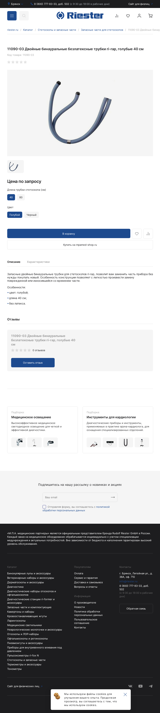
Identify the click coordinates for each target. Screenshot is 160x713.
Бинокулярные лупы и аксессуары (29, 573)
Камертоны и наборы (20, 611)
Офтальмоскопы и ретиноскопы (27, 638)
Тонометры (14, 668)
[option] (80, 113)
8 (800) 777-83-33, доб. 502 (72, 3)
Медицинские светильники (24, 625)
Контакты (80, 627)
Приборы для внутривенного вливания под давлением (34, 649)
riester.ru (12, 29)
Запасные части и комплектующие (29, 607)
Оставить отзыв (33, 362)
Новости (79, 607)
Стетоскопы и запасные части (57, 29)
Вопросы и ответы (85, 586)
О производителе (85, 602)
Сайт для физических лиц (23, 686)
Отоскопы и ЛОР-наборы (23, 634)
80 (20, 197)
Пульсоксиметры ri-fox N (23, 655)
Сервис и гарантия (86, 577)
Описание (13, 261)
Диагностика (15, 586)
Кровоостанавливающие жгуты (27, 616)
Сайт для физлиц (138, 3)
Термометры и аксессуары (24, 664)
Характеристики (38, 261)
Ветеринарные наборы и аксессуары (30, 577)
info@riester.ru (128, 581)
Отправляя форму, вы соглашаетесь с (76, 508)
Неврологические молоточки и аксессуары (34, 629)
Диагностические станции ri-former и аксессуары (31, 601)
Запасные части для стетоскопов (102, 29)
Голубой (15, 214)
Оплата (78, 573)
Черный (31, 214)
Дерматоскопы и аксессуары (25, 582)
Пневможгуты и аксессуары (25, 643)
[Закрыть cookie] (125, 694)
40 (11, 197)
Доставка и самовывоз (88, 582)
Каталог (28, 29)
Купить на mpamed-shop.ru (80, 244)
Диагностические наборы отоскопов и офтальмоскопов (31, 593)
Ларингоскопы (16, 620)
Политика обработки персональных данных (88, 613)
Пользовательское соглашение (85, 621)
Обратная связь (136, 608)
